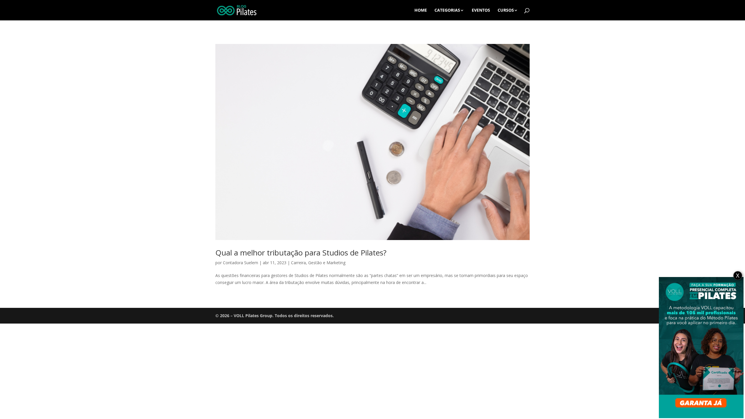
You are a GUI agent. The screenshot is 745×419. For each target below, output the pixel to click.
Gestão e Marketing (326, 262)
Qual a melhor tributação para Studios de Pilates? (300, 252)
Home (420, 10)
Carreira (298, 262)
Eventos (481, 10)
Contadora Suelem (240, 262)
